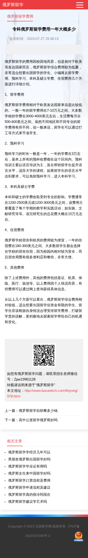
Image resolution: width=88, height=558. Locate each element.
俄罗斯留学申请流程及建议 (29, 487)
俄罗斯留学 (12, 4)
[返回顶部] (78, 497)
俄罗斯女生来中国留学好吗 (29, 473)
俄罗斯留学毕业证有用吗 (27, 466)
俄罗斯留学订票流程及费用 (29, 480)
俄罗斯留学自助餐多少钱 (38, 411)
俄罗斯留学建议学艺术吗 (27, 501)
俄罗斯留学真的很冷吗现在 (29, 494)
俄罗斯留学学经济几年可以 (29, 452)
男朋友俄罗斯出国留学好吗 (29, 459)
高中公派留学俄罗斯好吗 (38, 420)
